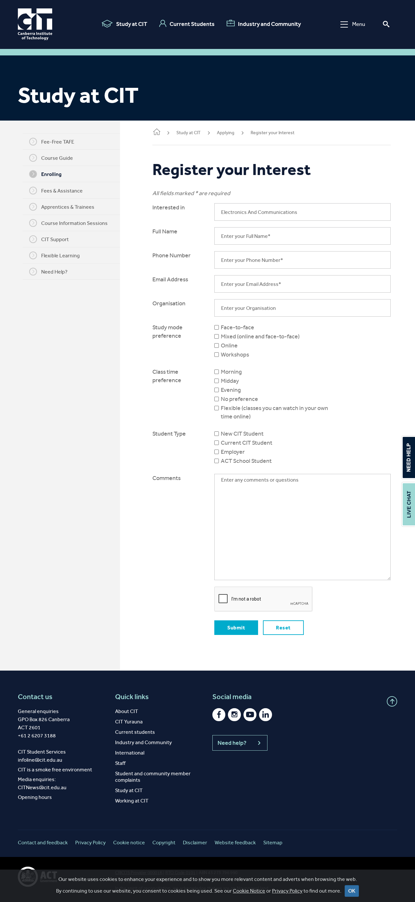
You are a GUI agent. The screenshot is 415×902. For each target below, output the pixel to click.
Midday (230, 380)
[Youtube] (249, 714)
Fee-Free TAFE (57, 142)
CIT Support (55, 239)
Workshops (235, 354)
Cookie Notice (249, 891)
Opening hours (35, 797)
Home (156, 133)
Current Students (192, 24)
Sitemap (272, 842)
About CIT (126, 711)
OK (351, 891)
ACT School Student (246, 460)
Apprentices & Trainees (67, 207)
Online (229, 345)
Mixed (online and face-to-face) (260, 336)
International (129, 753)
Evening (231, 389)
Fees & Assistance (62, 191)
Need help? (232, 742)
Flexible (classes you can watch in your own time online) (274, 412)
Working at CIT (131, 801)
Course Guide (57, 158)
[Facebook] (218, 714)
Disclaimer (195, 842)
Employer (233, 451)
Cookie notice (129, 842)
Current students (135, 732)
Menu (358, 24)
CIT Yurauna (129, 722)
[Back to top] (392, 701)
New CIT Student (242, 433)
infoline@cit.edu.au (40, 760)
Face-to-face (237, 327)
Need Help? (54, 272)
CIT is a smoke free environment (55, 770)
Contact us (35, 697)
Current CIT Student (246, 442)
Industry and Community (269, 24)
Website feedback (235, 842)
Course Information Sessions (74, 223)
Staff (120, 763)
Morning (231, 371)
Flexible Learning (60, 255)
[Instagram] (234, 714)
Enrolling (51, 174)
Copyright (163, 842)
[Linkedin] (265, 714)
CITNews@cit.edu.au (42, 787)
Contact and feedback (43, 842)
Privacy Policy (287, 891)
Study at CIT (131, 24)
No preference (239, 399)
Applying (225, 132)
